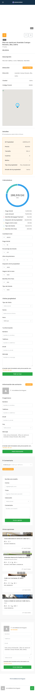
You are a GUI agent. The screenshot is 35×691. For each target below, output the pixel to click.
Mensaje (5, 354)
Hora (4, 317)
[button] (17, 105)
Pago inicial (6, 241)
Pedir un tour (17, 374)
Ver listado (29, 384)
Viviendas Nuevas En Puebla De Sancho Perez (19, 557)
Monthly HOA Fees (8, 279)
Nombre (5, 332)
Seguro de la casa (8, 271)
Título (7, 490)
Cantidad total (7, 234)
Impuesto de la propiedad (11, 264)
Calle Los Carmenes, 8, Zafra (13, 578)
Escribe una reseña (8, 469)
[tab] (4, 35)
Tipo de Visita (6, 302)
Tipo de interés (7, 286)
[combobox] (17, 306)
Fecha (4, 310)
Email (4, 347)
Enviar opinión (17, 520)
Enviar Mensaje (17, 667)
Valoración (8, 498)
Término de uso (7, 370)
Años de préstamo (8, 256)
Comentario (9, 505)
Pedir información (17, 451)
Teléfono (5, 339)
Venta (4, 39)
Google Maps (28, 67)
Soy (3, 424)
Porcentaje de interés (9, 249)
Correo (7, 483)
